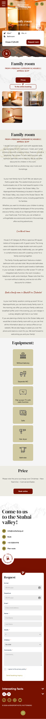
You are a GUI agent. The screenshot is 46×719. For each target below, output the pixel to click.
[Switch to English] (4, 694)
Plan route (11, 549)
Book (37, 4)
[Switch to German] (9, 694)
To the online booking (23, 87)
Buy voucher (11, 4)
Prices (23, 80)
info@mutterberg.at (15, 531)
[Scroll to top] (23, 713)
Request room (33, 42)
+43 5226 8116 (42, 4)
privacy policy (21, 669)
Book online (23, 491)
